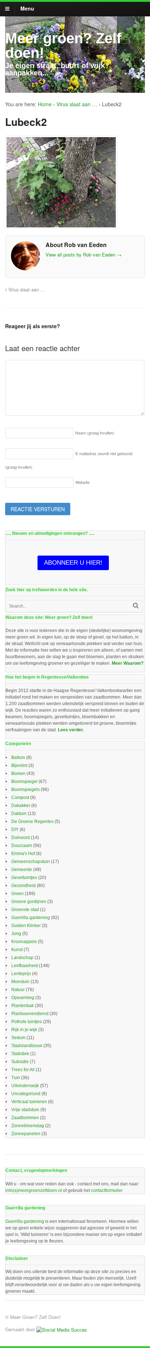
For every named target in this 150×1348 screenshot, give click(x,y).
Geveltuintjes (24, 877)
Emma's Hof (23, 853)
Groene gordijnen (28, 901)
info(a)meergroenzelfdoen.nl (33, 1190)
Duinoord (20, 837)
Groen (17, 893)
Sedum (18, 1037)
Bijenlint (19, 765)
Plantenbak (22, 1005)
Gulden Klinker (26, 925)
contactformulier (107, 1190)
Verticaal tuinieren (29, 1101)
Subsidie (20, 1061)
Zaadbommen (25, 1117)
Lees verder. (71, 729)
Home (45, 104)
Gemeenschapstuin (30, 861)
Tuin (15, 1077)
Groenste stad (25, 909)
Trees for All (23, 1069)
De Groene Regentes (32, 821)
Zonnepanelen (25, 1133)
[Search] (136, 605)
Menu (27, 8)
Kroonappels (24, 941)
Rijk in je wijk (24, 1029)
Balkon (18, 757)
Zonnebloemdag (27, 1125)
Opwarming (22, 997)
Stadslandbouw (26, 1045)
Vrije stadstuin (25, 1109)
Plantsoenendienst (29, 1013)
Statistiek (20, 1053)
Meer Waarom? (127, 663)
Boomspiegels (25, 789)
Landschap (22, 957)
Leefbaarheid (24, 965)
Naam (94, 433)
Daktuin (19, 813)
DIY (15, 829)
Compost (20, 797)
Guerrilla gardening (30, 917)
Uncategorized (25, 1093)
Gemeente (21, 869)
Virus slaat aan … (76, 104)
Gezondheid (23, 885)
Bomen (18, 773)
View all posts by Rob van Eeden (84, 254)
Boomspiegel (24, 781)
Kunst (17, 949)
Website (82, 482)
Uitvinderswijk (25, 1085)
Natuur (18, 989)
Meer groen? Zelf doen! (63, 45)
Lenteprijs (21, 973)
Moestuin (20, 981)
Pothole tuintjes (26, 1021)
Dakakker (20, 805)
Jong (16, 933)
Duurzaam (21, 845)
